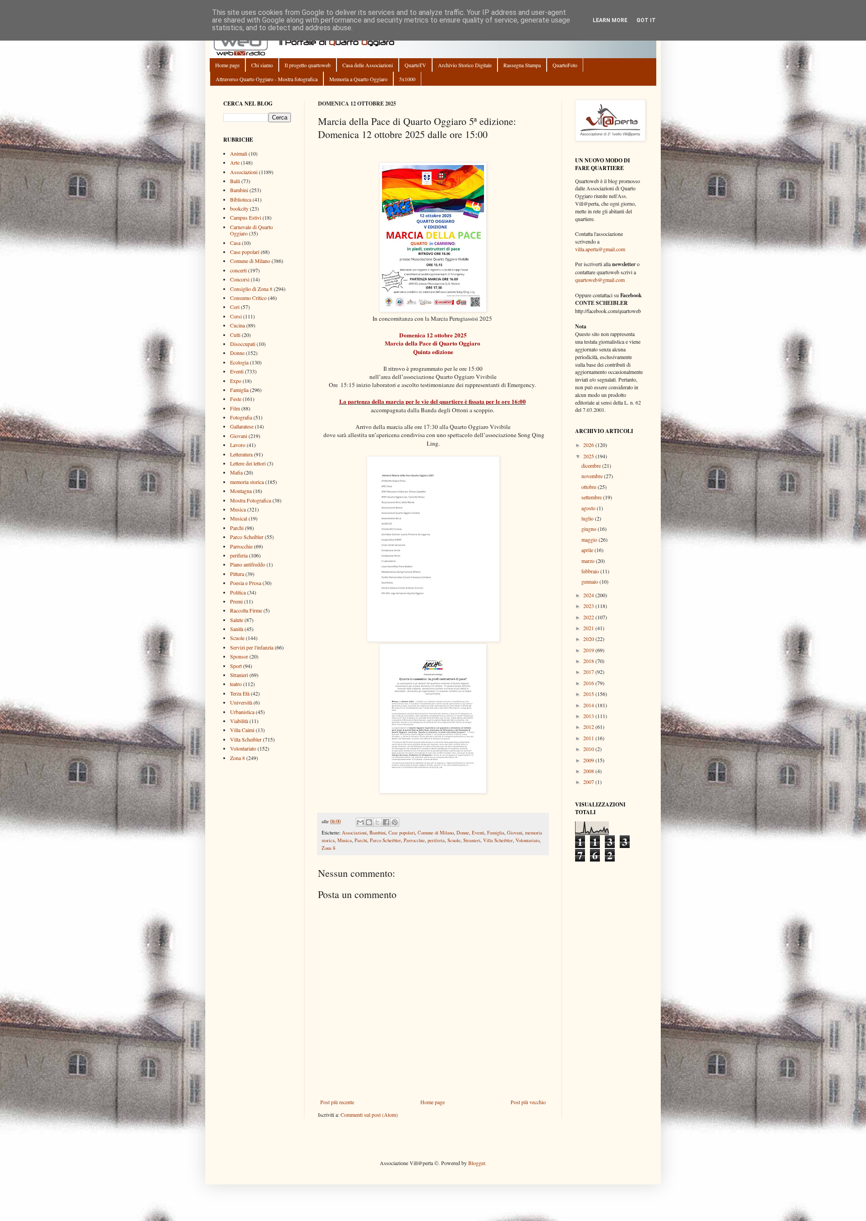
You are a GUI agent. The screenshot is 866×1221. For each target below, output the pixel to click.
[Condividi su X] (377, 822)
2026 (589, 444)
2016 (589, 683)
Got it (646, 20)
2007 (589, 781)
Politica (238, 592)
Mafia (236, 472)
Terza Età (239, 693)
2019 (589, 650)
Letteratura (241, 454)
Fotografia (241, 417)
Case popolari (401, 832)
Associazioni (354, 832)
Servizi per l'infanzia (251, 647)
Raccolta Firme (246, 610)
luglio (588, 518)
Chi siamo (262, 65)
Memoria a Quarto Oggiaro (358, 79)
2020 (589, 638)
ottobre (589, 486)
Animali (238, 153)
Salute (236, 619)
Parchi (361, 840)
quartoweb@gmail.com (600, 279)
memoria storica (247, 481)
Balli (235, 180)
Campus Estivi (245, 217)
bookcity (239, 208)
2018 (589, 660)
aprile (587, 549)
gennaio (590, 581)
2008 (589, 770)
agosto (589, 507)
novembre (592, 475)
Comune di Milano (436, 832)
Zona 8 (328, 848)
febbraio (590, 571)
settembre (592, 497)
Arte (235, 162)
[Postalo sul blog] (368, 822)
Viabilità (239, 720)
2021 (589, 627)
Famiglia (495, 832)
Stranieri (471, 840)
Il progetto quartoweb (308, 65)
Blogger (476, 1162)
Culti (235, 334)
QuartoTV (415, 65)
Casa (235, 242)
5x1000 (407, 79)
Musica (344, 840)
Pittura (237, 573)
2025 (589, 456)
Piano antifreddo (247, 564)
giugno (589, 528)
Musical (238, 518)
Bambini (377, 832)
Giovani (514, 832)
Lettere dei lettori (248, 463)
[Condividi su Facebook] (386, 822)
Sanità (236, 628)
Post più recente (337, 1102)
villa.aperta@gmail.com (600, 249)
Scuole (454, 840)
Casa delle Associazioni (367, 65)
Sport (236, 665)
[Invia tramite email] (360, 822)
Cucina (237, 325)
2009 (589, 760)
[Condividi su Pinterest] (394, 822)
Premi (236, 601)
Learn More (610, 20)
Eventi (478, 832)
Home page (227, 65)
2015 (589, 693)
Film (235, 408)
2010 (589, 748)
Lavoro (237, 444)
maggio (590, 539)
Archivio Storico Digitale (465, 65)
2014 (589, 705)
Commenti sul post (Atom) (369, 1114)
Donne (462, 832)
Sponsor (239, 656)
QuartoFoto (565, 65)
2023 (589, 605)
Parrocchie (414, 840)
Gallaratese (241, 426)
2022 (589, 617)
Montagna (241, 490)
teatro (236, 683)
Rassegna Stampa (522, 65)
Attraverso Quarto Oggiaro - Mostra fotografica (267, 79)
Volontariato (527, 840)
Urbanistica (242, 711)
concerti (238, 270)
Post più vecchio (528, 1102)
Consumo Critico (248, 297)
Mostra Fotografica (250, 500)
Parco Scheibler (385, 840)
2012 (589, 726)
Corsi (236, 316)
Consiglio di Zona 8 (251, 288)
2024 (589, 595)
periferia (436, 840)
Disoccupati (242, 343)
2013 (589, 715)
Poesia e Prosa (245, 582)
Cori (235, 306)
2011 (589, 738)
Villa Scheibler (498, 840)
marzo (588, 560)
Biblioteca (240, 199)
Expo (235, 380)
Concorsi (239, 279)
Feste (235, 398)
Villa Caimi (242, 729)
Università (241, 702)
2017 (589, 671)
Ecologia (239, 362)
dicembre (591, 465)
